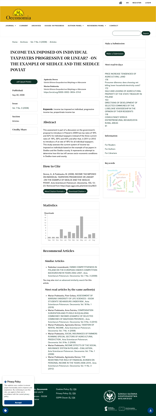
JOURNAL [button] (10, 26)
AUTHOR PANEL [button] (75, 26)
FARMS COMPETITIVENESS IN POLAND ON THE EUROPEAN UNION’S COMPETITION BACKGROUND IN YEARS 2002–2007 (72, 270)
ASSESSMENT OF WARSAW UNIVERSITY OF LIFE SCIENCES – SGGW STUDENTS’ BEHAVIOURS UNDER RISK (71, 298)
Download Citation (77, 191)
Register (137, 3)
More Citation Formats (54, 191)
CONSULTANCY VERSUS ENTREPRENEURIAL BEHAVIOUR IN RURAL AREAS (121, 120)
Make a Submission (115, 53)
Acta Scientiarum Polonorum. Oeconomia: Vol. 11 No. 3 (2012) (72, 366)
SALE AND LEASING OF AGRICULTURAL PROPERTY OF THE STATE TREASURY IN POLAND (123, 94)
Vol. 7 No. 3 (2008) (38, 42)
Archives (24, 42)
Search (146, 33)
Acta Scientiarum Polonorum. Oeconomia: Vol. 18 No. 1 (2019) (70, 304)
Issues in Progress (54, 26)
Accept (18, 402)
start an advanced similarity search (70, 280)
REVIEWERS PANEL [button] (96, 26)
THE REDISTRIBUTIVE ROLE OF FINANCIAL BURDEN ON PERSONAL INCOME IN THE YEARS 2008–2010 (71, 360)
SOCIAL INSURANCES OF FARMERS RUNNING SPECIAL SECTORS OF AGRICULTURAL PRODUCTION (72, 336)
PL (71, 389)
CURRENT (24, 26)
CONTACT (114, 26)
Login (148, 3)
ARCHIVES (36, 26)
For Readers (110, 145)
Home (15, 42)
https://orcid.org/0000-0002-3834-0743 (62, 92)
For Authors (110, 149)
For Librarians (111, 153)
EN (127, 3)
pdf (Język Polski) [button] (24, 82)
